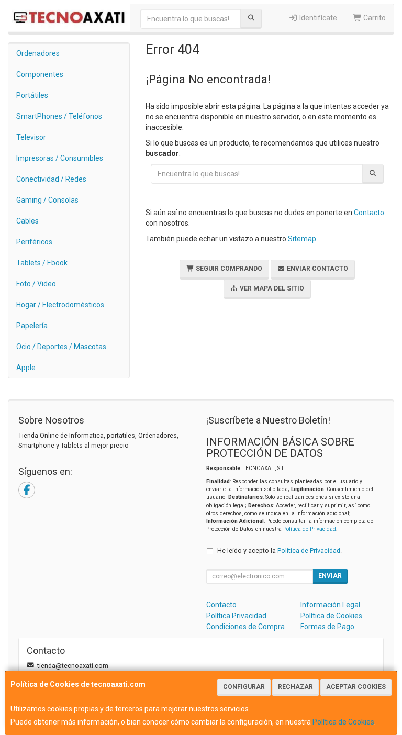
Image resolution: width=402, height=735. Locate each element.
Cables (27, 221)
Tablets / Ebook (42, 263)
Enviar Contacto (316, 268)
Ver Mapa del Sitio (271, 288)
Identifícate (317, 18)
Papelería (32, 325)
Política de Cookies (343, 722)
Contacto (369, 212)
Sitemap (302, 239)
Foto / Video (36, 284)
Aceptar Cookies (356, 687)
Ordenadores (38, 53)
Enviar (330, 576)
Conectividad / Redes (51, 179)
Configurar (244, 687)
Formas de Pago (327, 626)
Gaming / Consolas (47, 200)
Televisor (31, 137)
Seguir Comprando (228, 268)
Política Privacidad (236, 615)
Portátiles (32, 95)
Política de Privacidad (309, 529)
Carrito (374, 18)
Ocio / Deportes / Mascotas (61, 346)
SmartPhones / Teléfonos (59, 116)
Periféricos (34, 242)
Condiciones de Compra (245, 626)
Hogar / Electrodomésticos (60, 304)
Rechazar (295, 687)
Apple (26, 367)
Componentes (39, 74)
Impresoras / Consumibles (59, 158)
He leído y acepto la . (279, 550)
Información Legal (330, 604)
